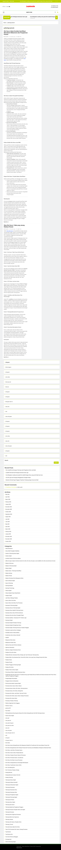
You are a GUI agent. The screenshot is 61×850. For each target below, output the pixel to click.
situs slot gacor (9, 416)
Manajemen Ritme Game (10, 640)
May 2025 (7, 524)
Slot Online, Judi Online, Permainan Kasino (14, 750)
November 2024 (9, 538)
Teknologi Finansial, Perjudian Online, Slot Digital (15, 809)
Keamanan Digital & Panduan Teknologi (13, 622)
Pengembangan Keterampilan (11, 678)
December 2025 (9, 506)
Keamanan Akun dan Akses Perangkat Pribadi (15, 615)
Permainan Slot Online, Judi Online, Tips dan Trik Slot (16, 693)
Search (6, 460)
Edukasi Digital (8, 568)
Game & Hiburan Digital (10, 580)
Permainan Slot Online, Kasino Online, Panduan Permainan (17, 695)
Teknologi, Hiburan (9, 819)
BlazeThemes (19, 847)
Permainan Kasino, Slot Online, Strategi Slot (14, 690)
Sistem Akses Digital (10, 715)
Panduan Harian (9, 659)
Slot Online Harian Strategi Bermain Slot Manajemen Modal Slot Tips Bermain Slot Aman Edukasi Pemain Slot (27, 745)
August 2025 (8, 516)
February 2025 (8, 531)
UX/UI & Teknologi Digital (11, 841)
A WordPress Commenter (11, 487)
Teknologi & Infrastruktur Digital (12, 784)
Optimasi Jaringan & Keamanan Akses (13, 649)
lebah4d (7, 637)
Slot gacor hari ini (9, 401)
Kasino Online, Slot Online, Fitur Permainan (14, 602)
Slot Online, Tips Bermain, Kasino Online (13, 765)
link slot (7, 386)
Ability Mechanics (9, 548)
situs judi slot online (10, 725)
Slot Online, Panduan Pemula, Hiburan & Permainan (16, 755)
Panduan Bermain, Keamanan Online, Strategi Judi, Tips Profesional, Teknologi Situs (22, 654)
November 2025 (9, 509)
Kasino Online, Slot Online (11, 600)
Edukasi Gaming (9, 573)
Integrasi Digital (9, 595)
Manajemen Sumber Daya (11, 642)
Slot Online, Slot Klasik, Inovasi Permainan (14, 760)
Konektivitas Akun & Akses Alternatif (13, 635)
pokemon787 (8, 708)
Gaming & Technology (10, 588)
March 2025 (8, 529)
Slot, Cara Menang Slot (10, 767)
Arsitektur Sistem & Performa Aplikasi (13, 558)
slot (6, 411)
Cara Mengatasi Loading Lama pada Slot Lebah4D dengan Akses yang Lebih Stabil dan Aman (40, 16)
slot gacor (8, 372)
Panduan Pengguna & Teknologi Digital (13, 664)
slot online (8, 377)
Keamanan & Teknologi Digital (11, 605)
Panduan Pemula (9, 662)
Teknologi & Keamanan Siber (11, 792)
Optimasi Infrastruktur (10, 647)
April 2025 (8, 526)
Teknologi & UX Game (10, 799)
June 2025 (8, 521)
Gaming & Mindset (9, 585)
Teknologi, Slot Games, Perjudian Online (13, 822)
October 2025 (8, 511)
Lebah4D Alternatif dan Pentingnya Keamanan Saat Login (17, 472)
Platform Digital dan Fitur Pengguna (13, 703)
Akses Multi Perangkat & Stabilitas (12, 550)
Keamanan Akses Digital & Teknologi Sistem (14, 610)
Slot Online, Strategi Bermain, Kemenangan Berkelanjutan (17, 762)
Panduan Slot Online (10, 667)
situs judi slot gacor (9, 723)
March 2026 (8, 499)
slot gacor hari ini (9, 740)
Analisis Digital (9, 555)
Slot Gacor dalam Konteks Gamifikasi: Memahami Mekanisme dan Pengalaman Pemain (16, 32)
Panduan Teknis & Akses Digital (12, 669)
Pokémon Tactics (9, 705)
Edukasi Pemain (9, 575)
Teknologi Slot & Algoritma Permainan (13, 814)
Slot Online (8, 742)
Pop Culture (8, 710)
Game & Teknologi (9, 583)
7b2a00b (6, 36)
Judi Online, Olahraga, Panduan (12, 597)
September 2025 (9, 514)
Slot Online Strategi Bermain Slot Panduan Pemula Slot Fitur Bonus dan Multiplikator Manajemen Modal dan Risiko (28, 747)
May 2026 (7, 494)
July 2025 (7, 519)
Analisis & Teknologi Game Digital (12, 553)
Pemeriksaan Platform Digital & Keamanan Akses (15, 672)
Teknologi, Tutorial (9, 824)
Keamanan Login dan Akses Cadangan (13, 630)
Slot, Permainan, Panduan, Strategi (12, 770)
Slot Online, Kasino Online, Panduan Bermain (14, 752)
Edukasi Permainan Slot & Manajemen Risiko (14, 578)
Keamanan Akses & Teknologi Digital (13, 607)
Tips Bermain (8, 831)
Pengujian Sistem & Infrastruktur (12, 681)
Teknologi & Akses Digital (11, 779)
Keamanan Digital (9, 620)
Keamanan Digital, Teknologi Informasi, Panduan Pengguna (17, 627)
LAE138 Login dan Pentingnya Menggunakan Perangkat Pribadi (40, 1)
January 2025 (8, 534)
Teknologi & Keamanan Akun (11, 789)
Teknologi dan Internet (10, 804)
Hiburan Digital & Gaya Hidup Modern (13, 593)
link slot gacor (8, 367)
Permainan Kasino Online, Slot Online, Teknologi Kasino (17, 688)
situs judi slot (8, 720)
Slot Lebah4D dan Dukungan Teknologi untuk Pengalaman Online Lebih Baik (21, 470)
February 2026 (8, 501)
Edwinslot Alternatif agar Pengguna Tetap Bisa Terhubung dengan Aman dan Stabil (22, 480)
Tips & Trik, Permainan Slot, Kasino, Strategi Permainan (16, 829)
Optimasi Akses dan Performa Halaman (13, 645)
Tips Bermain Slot (9, 834)
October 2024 (8, 541)
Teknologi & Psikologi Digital (11, 797)
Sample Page (29, 12)
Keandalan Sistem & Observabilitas (12, 632)
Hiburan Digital (8, 590)
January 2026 (8, 504)
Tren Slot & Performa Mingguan (12, 836)
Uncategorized (8, 839)
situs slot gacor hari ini (10, 732)
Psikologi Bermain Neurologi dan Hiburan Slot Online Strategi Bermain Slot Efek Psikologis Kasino (25, 713)
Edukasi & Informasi (10, 563)
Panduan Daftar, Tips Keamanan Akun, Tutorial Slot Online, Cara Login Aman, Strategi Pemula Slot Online (26, 657)
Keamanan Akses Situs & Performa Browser (14, 612)
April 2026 (8, 496)
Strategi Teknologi (9, 777)
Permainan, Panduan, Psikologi (12, 700)
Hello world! (20, 487)
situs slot (7, 406)
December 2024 (9, 536)
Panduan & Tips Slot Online (11, 652)
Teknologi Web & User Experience (12, 817)
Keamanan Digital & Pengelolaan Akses (13, 625)
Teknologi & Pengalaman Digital (12, 794)
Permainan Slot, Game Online (11, 698)
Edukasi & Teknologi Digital (11, 565)
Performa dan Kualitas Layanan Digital (13, 683)
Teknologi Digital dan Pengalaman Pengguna (14, 807)
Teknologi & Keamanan (10, 787)
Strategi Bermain (9, 772)
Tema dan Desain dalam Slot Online (13, 826)
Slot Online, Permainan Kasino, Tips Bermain (14, 757)
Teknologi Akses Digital (10, 802)
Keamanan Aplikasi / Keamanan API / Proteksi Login (16, 617)
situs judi (7, 718)
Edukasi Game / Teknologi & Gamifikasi (13, 570)
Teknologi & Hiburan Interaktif (11, 782)
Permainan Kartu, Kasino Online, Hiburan (14, 685)
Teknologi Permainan (10, 812)
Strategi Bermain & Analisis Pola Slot (13, 775)
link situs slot (8, 382)
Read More (6, 221)
